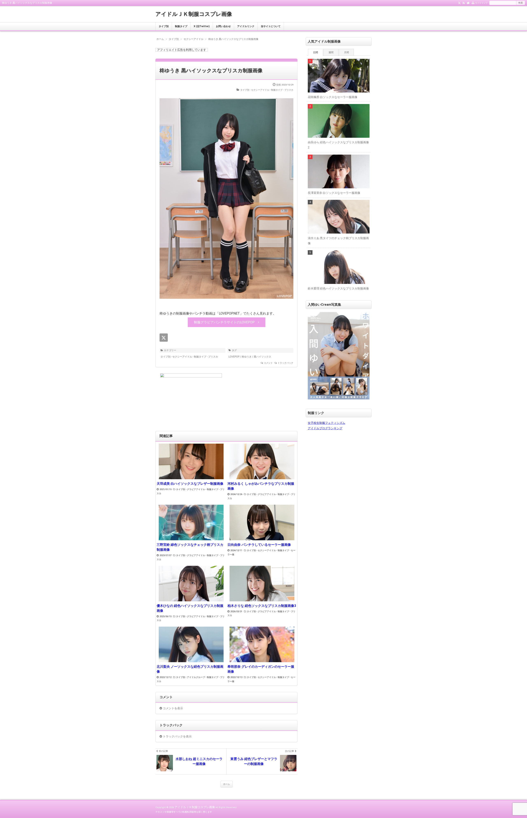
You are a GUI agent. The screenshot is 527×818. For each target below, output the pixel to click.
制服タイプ (181, 26)
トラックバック (285, 363)
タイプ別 (164, 26)
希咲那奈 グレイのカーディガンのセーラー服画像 (260, 669)
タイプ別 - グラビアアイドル (190, 489)
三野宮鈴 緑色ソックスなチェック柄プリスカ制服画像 (190, 547)
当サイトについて (271, 26)
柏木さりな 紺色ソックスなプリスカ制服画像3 (261, 606)
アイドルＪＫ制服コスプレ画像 (193, 14)
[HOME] (468, 2)
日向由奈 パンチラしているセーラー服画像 (259, 545)
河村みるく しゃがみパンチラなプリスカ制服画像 (260, 486)
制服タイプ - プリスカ (282, 90)
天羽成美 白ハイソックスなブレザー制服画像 (190, 484)
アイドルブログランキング (325, 428)
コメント (268, 363)
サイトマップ (481, 3)
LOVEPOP (234, 356)
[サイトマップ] (473, 2)
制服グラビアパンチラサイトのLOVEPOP (224, 322)
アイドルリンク (245, 26)
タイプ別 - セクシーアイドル (254, 90)
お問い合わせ (223, 26)
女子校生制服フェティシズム (326, 423)
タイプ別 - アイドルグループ (190, 677)
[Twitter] (459, 2)
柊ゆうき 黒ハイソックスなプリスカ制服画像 (211, 70)
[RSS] (464, 2)
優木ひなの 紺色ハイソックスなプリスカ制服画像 (190, 608)
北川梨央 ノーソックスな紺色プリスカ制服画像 (190, 669)
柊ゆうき (247, 356)
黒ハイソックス (262, 356)
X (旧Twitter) (202, 26)
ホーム (226, 784)
